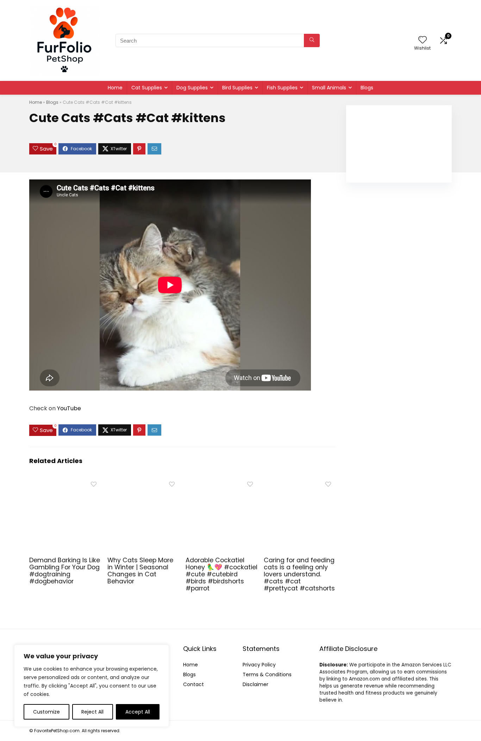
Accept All (137, 711)
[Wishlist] (422, 40)
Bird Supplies (237, 87)
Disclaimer (255, 684)
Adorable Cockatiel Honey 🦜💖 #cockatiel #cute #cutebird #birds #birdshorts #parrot (221, 574)
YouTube (69, 408)
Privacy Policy (259, 664)
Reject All (92, 711)
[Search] (312, 40)
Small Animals (329, 87)
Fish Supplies (282, 87)
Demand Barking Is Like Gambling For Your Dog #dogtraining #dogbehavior (64, 570)
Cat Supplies (146, 87)
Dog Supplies (192, 87)
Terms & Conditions (267, 674)
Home (115, 87)
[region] (91, 686)
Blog (188, 674)
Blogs (367, 87)
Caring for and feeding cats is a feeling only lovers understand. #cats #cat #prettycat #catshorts (299, 574)
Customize (46, 711)
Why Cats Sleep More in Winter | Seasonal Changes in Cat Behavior (140, 570)
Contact (193, 684)
